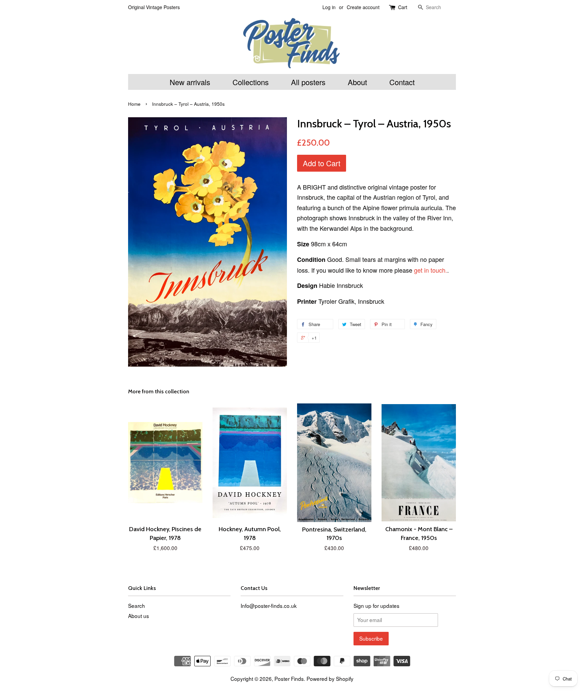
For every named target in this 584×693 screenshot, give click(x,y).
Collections (251, 82)
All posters (308, 82)
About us (138, 615)
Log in (329, 7)
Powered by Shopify (330, 678)
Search (136, 605)
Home (134, 104)
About (357, 82)
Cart (402, 7)
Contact (402, 82)
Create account (363, 7)
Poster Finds (289, 678)
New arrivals (190, 82)
